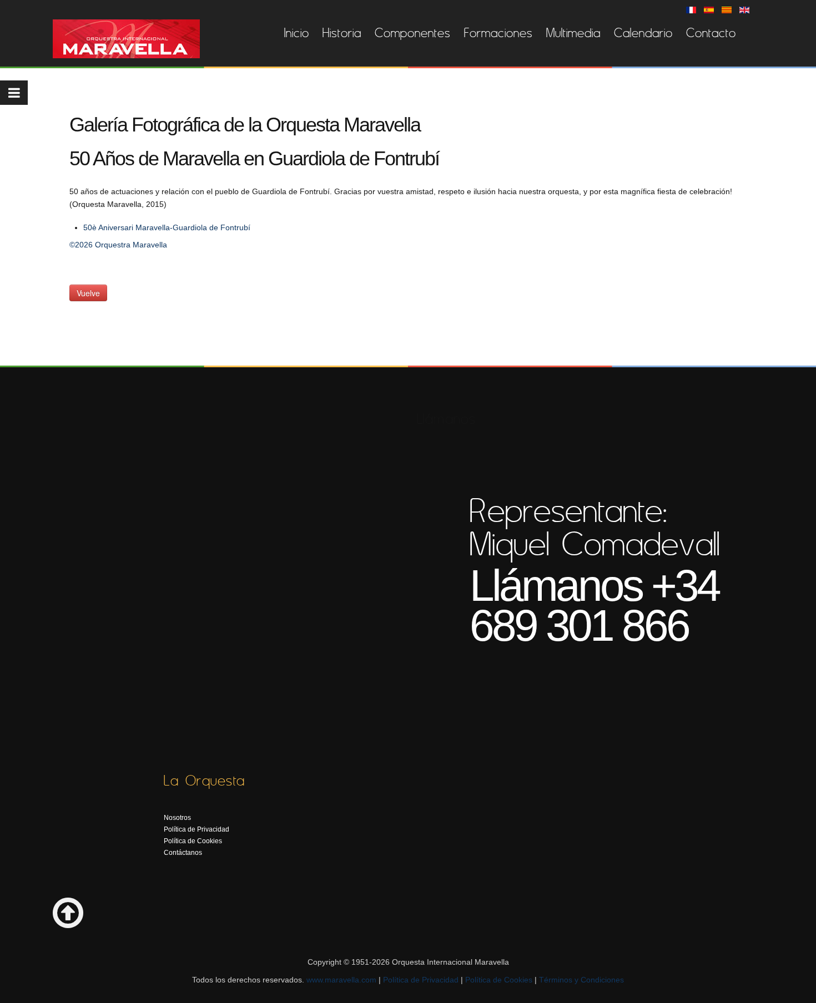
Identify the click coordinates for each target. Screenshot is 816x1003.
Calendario (643, 32)
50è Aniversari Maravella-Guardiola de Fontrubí (166, 227)
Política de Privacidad (196, 829)
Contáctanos (183, 853)
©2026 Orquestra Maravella (118, 244)
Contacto (711, 32)
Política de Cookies (193, 841)
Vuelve (88, 292)
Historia (342, 32)
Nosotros (177, 818)
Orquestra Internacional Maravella (126, 38)
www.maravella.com (341, 979)
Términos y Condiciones (581, 979)
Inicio (296, 32)
